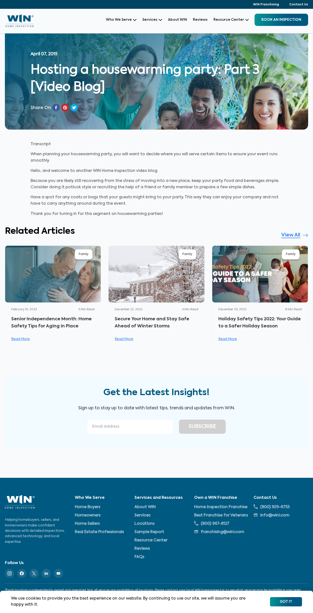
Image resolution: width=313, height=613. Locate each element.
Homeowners (88, 515)
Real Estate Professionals (99, 532)
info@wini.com (275, 515)
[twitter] (74, 107)
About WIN (177, 20)
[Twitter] (34, 573)
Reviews (200, 20)
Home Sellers (87, 524)
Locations (144, 524)
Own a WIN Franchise (215, 498)
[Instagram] (9, 573)
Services (149, 20)
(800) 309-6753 (275, 507)
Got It (286, 601)
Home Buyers (87, 507)
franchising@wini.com (222, 532)
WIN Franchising (266, 4)
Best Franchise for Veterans (221, 515)
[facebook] (56, 107)
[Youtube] (58, 573)
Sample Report (149, 532)
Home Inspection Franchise (220, 507)
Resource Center (228, 20)
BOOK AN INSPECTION (281, 20)
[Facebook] (21, 573)
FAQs (139, 557)
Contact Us (298, 4)
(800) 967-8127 (215, 524)
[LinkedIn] (46, 573)
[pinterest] (65, 107)
